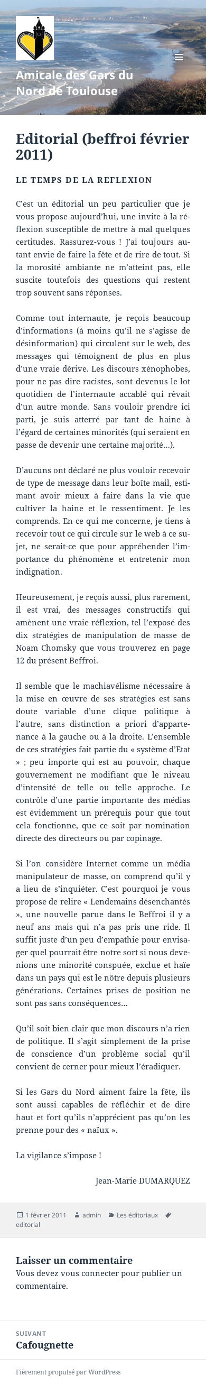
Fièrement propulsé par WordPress (68, 1372)
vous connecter (90, 1273)
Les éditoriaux (137, 1215)
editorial (28, 1224)
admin (91, 1215)
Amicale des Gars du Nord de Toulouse (74, 82)
